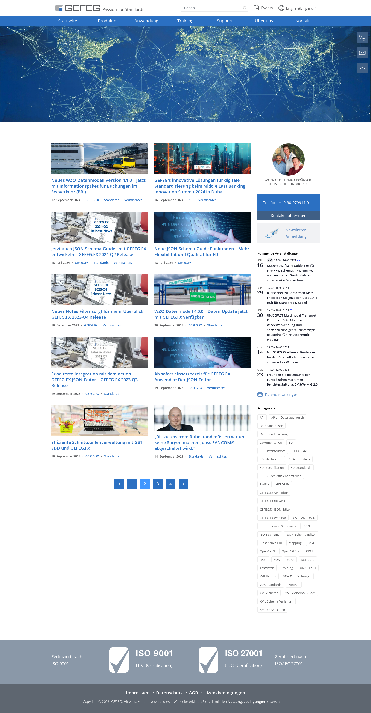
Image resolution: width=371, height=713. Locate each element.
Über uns (264, 21)
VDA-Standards (270, 585)
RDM (309, 551)
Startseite (67, 21)
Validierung (268, 576)
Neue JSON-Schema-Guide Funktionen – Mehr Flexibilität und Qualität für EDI (201, 251)
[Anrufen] (362, 37)
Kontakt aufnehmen (288, 215)
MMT (312, 543)
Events (267, 7)
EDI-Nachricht (270, 459)
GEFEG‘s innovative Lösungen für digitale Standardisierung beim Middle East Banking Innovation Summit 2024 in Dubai (199, 186)
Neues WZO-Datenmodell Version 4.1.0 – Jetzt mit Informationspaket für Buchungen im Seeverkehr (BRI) (98, 186)
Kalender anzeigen (281, 394)
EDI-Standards (301, 468)
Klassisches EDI (271, 543)
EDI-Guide (299, 451)
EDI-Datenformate (273, 451)
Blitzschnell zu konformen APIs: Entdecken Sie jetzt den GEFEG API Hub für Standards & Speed (292, 297)
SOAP (290, 560)
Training (185, 21)
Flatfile (264, 484)
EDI (291, 442)
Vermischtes (133, 200)
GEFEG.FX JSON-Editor (275, 509)
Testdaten (267, 568)
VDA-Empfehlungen (297, 576)
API (191, 200)
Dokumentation (271, 442)
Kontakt (303, 21)
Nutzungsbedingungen (246, 701)
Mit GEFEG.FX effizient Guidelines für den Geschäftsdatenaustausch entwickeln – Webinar (291, 357)
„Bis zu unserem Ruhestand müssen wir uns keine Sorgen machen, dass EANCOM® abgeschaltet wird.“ (200, 442)
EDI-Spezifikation (272, 468)
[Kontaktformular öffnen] (362, 52)
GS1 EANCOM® (304, 518)
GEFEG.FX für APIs (272, 501)
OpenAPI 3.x (290, 551)
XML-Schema (269, 593)
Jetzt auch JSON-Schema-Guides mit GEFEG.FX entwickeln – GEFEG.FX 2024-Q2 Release (98, 251)
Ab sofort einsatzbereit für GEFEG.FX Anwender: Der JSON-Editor (192, 377)
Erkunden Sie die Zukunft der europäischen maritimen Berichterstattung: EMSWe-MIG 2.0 (292, 379)
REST (263, 560)
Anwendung (146, 21)
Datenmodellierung (274, 434)
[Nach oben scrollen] (362, 68)
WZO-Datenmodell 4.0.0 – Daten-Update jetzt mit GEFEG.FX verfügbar (201, 314)
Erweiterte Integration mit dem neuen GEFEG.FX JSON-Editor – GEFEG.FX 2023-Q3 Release (94, 379)
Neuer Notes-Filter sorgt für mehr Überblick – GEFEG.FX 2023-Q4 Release (98, 314)
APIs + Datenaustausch (287, 417)
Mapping (295, 543)
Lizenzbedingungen (224, 693)
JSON (306, 526)
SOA (277, 560)
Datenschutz (169, 693)
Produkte (107, 21)
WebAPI (293, 585)
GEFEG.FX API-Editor (274, 493)
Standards (111, 200)
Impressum (138, 693)
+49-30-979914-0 (294, 202)
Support (225, 21)
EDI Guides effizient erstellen (280, 476)
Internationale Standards (278, 526)
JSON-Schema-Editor (301, 534)
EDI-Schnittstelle (298, 459)
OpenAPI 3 (267, 551)
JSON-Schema (270, 534)
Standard (308, 560)
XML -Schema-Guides (300, 593)
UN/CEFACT (308, 568)
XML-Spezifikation (272, 610)
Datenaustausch (271, 426)
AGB (193, 693)
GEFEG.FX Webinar (273, 518)
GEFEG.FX (92, 200)
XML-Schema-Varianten (276, 601)
